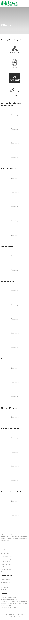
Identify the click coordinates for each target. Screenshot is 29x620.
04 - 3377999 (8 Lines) (10, 597)
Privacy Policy (20, 614)
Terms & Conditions (10, 614)
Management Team (6, 564)
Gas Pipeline (4, 590)
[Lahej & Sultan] (9, 3)
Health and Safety (5, 561)
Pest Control (4, 584)
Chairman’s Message (6, 559)
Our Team (3, 566)
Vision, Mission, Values (6, 556)
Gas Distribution (5, 587)
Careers (3, 572)
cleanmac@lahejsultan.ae (10, 599)
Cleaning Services (5, 579)
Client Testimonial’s (6, 569)
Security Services (5, 582)
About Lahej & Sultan (6, 553)
